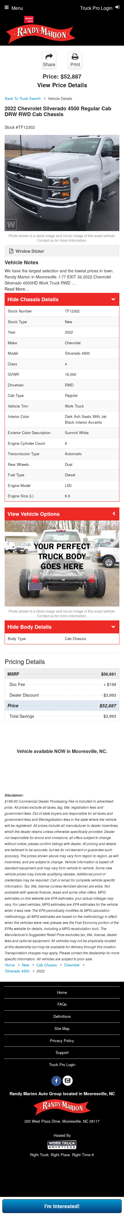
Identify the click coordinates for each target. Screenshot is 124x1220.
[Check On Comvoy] (68, 1081)
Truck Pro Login (62, 1064)
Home (62, 992)
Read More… (17, 289)
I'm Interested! (62, 1206)
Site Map (62, 1028)
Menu (17, 8)
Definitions (62, 1016)
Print (75, 64)
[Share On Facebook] (56, 1081)
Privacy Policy (62, 1040)
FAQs (62, 1004)
